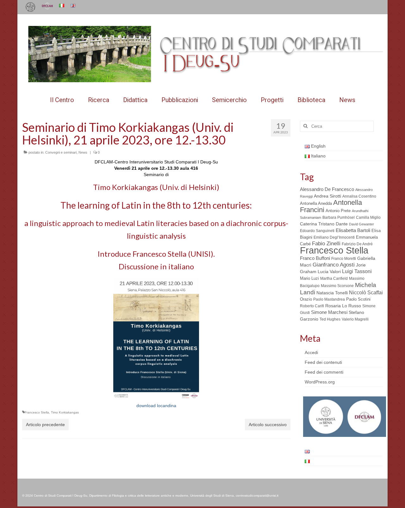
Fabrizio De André (357, 244)
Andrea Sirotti (327, 196)
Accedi (311, 352)
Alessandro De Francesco (327, 189)
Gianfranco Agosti (334, 265)
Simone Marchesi (329, 312)
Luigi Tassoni (357, 271)
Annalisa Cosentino (359, 196)
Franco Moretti (343, 258)
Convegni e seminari (61, 152)
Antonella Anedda (316, 203)
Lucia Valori (329, 271)
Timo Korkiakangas (65, 412)
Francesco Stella (37, 412)
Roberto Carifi (312, 306)
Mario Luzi (309, 278)
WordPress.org (320, 381)
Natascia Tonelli (332, 292)
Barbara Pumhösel (338, 217)
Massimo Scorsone (337, 286)
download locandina (156, 405)
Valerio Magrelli (355, 319)
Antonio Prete (338, 210)
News (82, 152)
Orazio (306, 299)
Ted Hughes (330, 319)
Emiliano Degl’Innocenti (334, 237)
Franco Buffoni (315, 258)
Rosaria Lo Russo (343, 305)
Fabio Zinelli (326, 244)
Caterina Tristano (317, 224)
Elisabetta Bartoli (353, 230)
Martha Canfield (334, 278)
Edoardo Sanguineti (317, 231)
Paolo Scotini (358, 299)
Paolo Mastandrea (329, 299)
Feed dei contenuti (323, 362)
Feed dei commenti (324, 372)
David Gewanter (361, 224)
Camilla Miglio (368, 217)
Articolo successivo (268, 424)
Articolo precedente (45, 424)
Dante (342, 223)
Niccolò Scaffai (366, 292)
